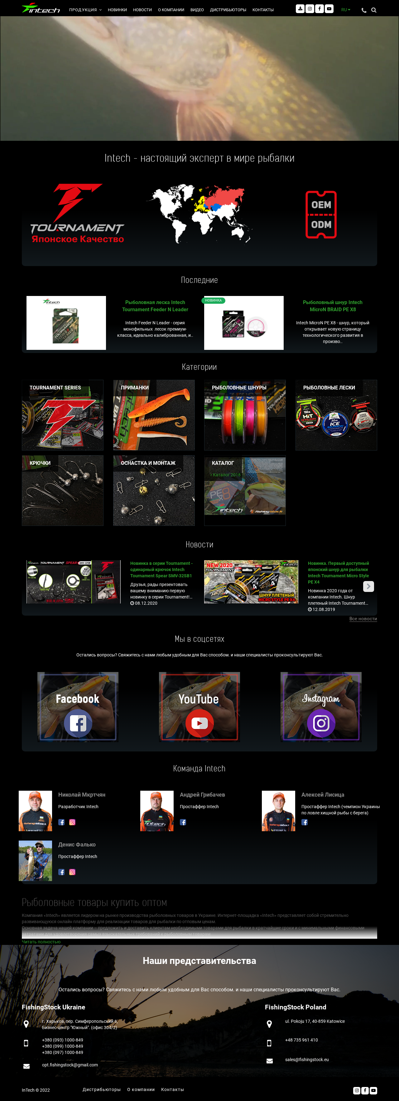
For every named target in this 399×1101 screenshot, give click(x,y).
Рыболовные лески (329, 388)
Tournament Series (55, 388)
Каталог (223, 463)
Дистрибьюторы (228, 9)
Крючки (40, 463)
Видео (197, 9)
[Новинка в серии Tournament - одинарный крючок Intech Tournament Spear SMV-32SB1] (73, 581)
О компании (171, 9)
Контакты (263, 9)
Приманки (135, 388)
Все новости (363, 619)
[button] (368, 586)
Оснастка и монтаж (148, 463)
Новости (142, 9)
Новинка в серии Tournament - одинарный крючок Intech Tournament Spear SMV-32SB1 (161, 569)
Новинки (117, 9)
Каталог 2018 (226, 474)
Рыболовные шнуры (239, 388)
